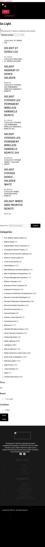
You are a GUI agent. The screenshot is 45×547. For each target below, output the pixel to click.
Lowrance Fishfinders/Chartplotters (18, 293)
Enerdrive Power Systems (14, 285)
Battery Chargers (10, 281)
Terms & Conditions (21, 518)
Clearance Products (12, 289)
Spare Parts (8, 365)
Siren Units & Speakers (13, 357)
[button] (8, 15)
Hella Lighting (9, 341)
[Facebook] (20, 454)
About (24, 467)
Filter (4, 415)
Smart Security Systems (13, 333)
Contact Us (24, 473)
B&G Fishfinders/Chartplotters (16, 274)
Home (24, 465)
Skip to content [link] (6, 1)
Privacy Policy (19, 516)
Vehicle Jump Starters (13, 317)
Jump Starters (9, 369)
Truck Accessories (11, 262)
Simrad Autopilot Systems (14, 305)
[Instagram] (24, 454)
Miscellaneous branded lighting (16, 270)
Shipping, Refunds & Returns (25, 514)
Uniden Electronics (11, 377)
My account (24, 469)
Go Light (9, 399)
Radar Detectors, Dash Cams (15, 353)
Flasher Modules (10, 337)
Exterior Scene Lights (12, 258)
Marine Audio (9, 242)
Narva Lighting (9, 349)
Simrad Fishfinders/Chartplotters (17, 301)
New (8, 410)
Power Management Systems (15, 277)
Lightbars (8, 345)
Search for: (4, 226)
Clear (4, 419)
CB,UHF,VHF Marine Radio (14, 329)
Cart (24, 471)
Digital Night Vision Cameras (15, 246)
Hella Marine (9, 266)
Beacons (7, 325)
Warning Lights (10, 361)
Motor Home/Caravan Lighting (16, 254)
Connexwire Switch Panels (14, 250)
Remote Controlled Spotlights (16, 297)
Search (35, 226)
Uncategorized (10, 321)
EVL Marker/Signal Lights (14, 238)
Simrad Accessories (12, 309)
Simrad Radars (10, 313)
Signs (6, 373)
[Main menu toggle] (5, 12)
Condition (4, 404)
